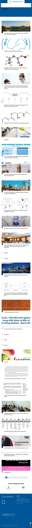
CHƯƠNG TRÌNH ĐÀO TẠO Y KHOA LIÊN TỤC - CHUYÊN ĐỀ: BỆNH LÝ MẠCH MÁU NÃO (16, 455)
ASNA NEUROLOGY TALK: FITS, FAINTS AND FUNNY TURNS (16, 448)
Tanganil (6, 253)
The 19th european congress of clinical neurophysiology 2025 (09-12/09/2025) (15, 175)
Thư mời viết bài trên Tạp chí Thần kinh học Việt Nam (15, 378)
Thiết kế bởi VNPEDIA (14, 526)
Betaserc (6, 345)
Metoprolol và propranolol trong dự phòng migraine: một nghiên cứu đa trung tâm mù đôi (16, 105)
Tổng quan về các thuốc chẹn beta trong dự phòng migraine (16, 123)
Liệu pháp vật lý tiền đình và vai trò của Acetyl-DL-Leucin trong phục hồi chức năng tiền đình (15, 68)
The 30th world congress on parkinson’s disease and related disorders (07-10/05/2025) (16, 193)
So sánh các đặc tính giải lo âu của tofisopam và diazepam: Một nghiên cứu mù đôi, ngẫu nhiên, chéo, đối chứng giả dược (16, 294)
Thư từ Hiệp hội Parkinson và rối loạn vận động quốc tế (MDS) (15, 396)
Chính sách (3, 526)
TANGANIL (6, 139)
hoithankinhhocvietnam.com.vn (12, 525)
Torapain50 (6, 334)
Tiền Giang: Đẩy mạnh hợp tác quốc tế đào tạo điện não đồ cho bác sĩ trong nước (16, 414)
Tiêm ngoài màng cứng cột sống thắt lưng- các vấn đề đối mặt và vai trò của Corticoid (16, 34)
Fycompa (6, 362)
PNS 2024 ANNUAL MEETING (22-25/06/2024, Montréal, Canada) (15, 275)
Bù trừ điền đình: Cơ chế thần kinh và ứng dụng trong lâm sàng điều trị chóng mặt (16, 211)
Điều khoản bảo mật (8, 526)
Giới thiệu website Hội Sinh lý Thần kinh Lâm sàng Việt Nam (16, 228)
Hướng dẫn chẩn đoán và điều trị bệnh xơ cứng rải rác (15, 431)
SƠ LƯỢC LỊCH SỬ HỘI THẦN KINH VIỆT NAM (13, 51)
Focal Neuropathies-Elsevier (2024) (11, 312)
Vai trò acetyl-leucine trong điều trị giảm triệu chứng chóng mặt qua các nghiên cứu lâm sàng (16, 157)
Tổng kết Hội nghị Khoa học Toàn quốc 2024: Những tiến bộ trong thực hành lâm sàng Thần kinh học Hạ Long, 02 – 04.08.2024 (16, 246)
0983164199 (6, 514)
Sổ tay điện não (7, 472)
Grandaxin (6, 258)
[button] (15, 490)
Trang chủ (3, 10)
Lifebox (5, 339)
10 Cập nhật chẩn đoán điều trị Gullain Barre (13, 329)
